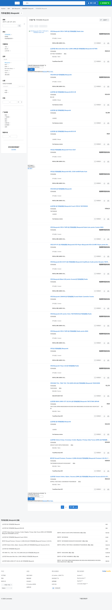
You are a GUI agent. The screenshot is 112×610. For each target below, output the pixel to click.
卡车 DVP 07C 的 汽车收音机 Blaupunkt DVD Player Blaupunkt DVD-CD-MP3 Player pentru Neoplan (80, 244)
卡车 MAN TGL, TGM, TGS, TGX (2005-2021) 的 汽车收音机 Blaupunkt (20, 552)
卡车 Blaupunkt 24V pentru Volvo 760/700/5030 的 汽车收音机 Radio (71, 314)
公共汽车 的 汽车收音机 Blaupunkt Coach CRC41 (15, 537)
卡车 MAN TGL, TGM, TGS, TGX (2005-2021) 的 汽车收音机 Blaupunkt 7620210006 (75, 383)
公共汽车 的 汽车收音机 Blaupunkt (60, 110)
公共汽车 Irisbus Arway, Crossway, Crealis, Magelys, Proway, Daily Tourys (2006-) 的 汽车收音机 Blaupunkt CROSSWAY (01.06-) (27, 532)
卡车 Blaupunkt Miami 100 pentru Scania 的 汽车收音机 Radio (69, 279)
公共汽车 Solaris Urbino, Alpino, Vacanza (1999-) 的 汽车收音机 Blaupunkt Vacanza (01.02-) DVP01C (80, 476)
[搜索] (25, 3)
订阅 (31, 69)
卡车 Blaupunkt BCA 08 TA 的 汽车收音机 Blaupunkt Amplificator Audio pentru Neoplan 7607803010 (81, 262)
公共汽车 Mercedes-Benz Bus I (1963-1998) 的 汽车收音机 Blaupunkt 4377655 (73, 48)
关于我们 (3, 575)
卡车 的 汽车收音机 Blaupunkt (59, 348)
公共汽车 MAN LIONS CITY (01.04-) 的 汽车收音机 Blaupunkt (18, 561)
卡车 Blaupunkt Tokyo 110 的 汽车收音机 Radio (64, 366)
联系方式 (3, 581)
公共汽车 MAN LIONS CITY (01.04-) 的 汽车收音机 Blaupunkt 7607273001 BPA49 (74, 401)
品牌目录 (29, 587)
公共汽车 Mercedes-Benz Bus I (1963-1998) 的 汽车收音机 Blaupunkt (20, 556)
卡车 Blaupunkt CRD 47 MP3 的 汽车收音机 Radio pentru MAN (69, 331)
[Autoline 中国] (7, 3)
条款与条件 (29, 575)
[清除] (24, 24)
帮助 (2, 578)
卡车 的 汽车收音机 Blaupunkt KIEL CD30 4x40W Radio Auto (68, 171)
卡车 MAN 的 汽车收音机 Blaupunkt (61, 74)
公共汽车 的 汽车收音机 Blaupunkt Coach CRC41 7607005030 (69, 206)
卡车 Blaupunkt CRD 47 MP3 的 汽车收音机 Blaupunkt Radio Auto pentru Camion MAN (76, 227)
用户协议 (50, 71)
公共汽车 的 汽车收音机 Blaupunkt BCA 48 (63, 92)
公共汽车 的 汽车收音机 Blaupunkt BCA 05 (63, 131)
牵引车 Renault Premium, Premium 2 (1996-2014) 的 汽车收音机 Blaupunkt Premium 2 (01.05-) (27, 541)
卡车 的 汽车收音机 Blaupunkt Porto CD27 (63, 149)
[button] (104, 43)
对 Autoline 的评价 (31, 584)
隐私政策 (45, 71)
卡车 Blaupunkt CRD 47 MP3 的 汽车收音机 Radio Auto (67, 31)
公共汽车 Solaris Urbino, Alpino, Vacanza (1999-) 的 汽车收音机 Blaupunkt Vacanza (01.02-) (26, 545)
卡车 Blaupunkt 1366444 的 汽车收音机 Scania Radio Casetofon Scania (72, 296)
